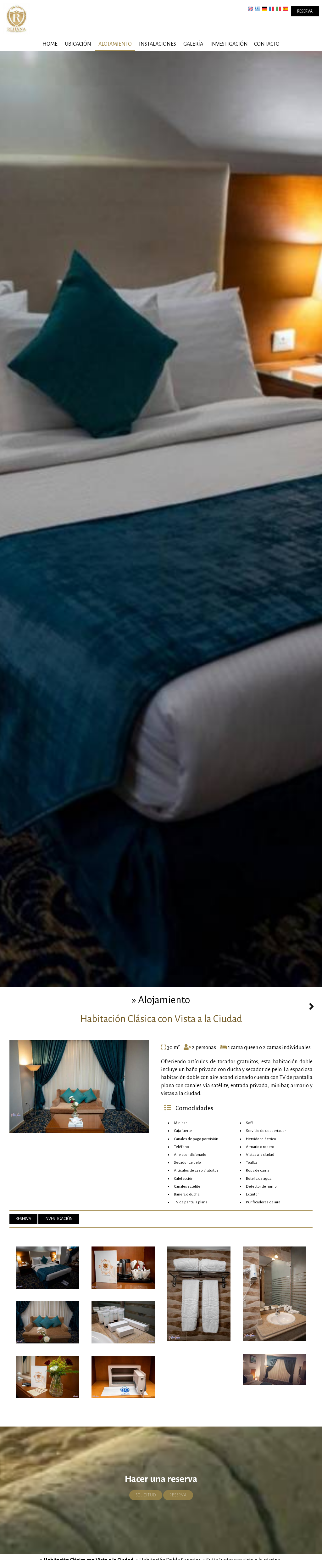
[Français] (271, 8)
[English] (250, 8)
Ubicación (78, 44)
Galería (193, 44)
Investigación (229, 44)
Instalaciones (157, 44)
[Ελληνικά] (257, 8)
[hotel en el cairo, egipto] (16, 18)
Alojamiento (115, 44)
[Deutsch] (264, 8)
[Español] (285, 8)
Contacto (267, 44)
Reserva (305, 11)
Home (50, 44)
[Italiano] (278, 8)
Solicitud (146, 1495)
